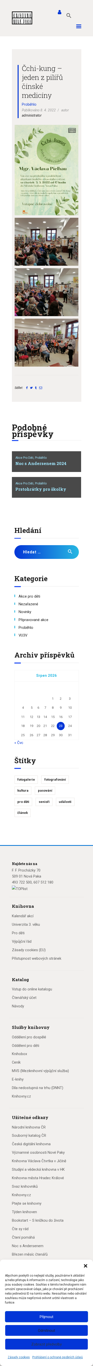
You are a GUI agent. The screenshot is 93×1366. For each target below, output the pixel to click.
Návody (18, 1006)
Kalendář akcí (22, 916)
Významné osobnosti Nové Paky (38, 1152)
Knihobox (19, 1054)
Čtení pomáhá (23, 1237)
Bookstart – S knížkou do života (37, 1220)
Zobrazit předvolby (46, 1344)
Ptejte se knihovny (26, 1203)
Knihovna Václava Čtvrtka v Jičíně (39, 1161)
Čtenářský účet (24, 997)
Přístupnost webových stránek (36, 958)
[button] (85, 1265)
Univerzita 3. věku (26, 924)
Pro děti (18, 933)
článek (22, 813)
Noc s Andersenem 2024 (40, 463)
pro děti (23, 802)
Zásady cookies (19, 1357)
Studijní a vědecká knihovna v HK (38, 1169)
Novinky (25, 612)
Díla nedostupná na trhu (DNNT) (37, 1088)
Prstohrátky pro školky (40, 489)
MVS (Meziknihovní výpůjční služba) (40, 1071)
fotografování (55, 779)
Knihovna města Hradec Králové (38, 1178)
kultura (23, 790)
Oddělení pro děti (25, 1045)
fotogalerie (26, 779)
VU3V (23, 635)
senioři (44, 802)
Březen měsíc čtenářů (30, 1254)
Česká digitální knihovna (31, 1144)
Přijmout (46, 1317)
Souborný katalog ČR (29, 1135)
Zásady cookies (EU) (29, 950)
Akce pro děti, (25, 457)
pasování (45, 790)
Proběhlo (29, 104)
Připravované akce (33, 620)
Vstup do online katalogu (32, 989)
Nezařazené (28, 604)
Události (65, 802)
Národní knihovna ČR (29, 1127)
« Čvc (18, 742)
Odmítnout (46, 1330)
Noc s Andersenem (27, 1246)
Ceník (16, 1062)
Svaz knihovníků (25, 1186)
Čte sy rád (20, 1229)
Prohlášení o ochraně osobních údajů (57, 1357)
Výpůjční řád (21, 941)
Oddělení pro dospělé (29, 1037)
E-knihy (18, 1079)
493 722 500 (22, 882)
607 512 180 (43, 882)
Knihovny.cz (21, 1096)
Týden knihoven (24, 1212)
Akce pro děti (29, 596)
